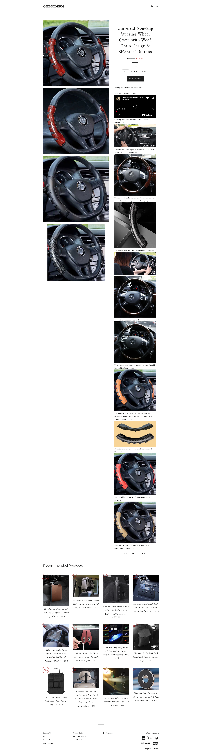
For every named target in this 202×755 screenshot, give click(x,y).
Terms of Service (79, 736)
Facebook (109, 733)
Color (135, 66)
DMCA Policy (48, 743)
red (125, 71)
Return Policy (48, 740)
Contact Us (47, 733)
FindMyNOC (77, 740)
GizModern (154, 733)
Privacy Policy (78, 733)
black (134, 71)
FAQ (44, 736)
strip (144, 71)
